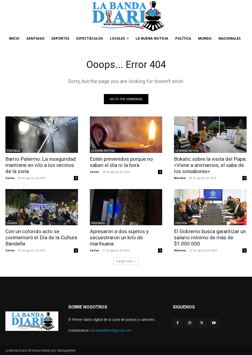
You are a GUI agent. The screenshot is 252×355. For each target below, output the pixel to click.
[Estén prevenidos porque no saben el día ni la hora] (126, 134)
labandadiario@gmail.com (110, 330)
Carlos (10, 178)
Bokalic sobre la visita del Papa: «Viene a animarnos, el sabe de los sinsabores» (210, 165)
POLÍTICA (181, 223)
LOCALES (12, 223)
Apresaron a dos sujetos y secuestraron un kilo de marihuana (119, 237)
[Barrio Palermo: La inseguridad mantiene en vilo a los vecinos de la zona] (41, 134)
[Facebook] (177, 323)
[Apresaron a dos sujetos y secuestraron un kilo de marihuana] (126, 207)
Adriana (180, 250)
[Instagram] (189, 323)
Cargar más (124, 261)
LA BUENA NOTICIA (102, 150)
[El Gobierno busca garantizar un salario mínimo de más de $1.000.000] (210, 207)
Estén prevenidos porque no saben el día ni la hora (121, 162)
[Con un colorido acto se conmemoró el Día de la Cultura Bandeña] (41, 207)
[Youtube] (214, 323)
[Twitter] (201, 323)
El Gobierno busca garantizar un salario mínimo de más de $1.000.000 (210, 237)
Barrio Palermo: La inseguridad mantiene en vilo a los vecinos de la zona (40, 165)
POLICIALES (13, 150)
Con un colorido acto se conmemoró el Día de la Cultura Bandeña (41, 237)
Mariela (180, 178)
